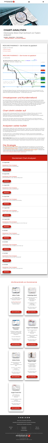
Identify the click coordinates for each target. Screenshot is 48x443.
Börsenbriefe (24, 427)
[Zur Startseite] (10, 2)
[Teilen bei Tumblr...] (23, 417)
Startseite (6, 37)
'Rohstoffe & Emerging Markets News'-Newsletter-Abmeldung (24, 422)
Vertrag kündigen (24, 430)
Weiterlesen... (7, 169)
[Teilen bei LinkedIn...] (27, 417)
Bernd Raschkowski (17, 301)
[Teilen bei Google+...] (22, 417)
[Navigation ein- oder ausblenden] (43, 1)
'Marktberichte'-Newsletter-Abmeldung (24, 424)
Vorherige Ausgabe (7, 51)
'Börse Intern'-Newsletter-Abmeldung (24, 420)
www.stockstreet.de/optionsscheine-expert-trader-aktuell (14, 151)
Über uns (37, 427)
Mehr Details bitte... (16, 311)
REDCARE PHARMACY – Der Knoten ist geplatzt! (15, 38)
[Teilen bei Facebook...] (18, 417)
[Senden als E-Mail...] (29, 417)
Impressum (37, 428)
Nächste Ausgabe (7, 49)
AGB (11, 428)
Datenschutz (24, 428)
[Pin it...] (25, 417)
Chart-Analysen (19, 37)
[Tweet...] (20, 417)
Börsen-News (12, 37)
